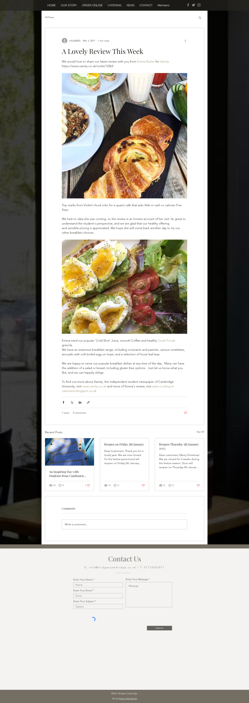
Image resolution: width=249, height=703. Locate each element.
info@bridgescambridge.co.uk (112, 567)
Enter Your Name (83, 579)
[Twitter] (193, 5)
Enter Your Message (137, 579)
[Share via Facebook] (63, 402)
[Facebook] (188, 5)
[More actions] (185, 41)
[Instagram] (199, 5)
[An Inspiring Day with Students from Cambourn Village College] (69, 452)
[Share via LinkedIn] (80, 402)
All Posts (49, 17)
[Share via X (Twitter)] (71, 402)
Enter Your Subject (83, 601)
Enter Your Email (82, 590)
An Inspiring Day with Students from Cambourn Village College (66, 474)
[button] (92, 5)
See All (200, 431)
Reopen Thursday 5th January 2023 (179, 446)
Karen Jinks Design (128, 698)
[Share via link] (88, 402)
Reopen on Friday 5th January (124, 444)
